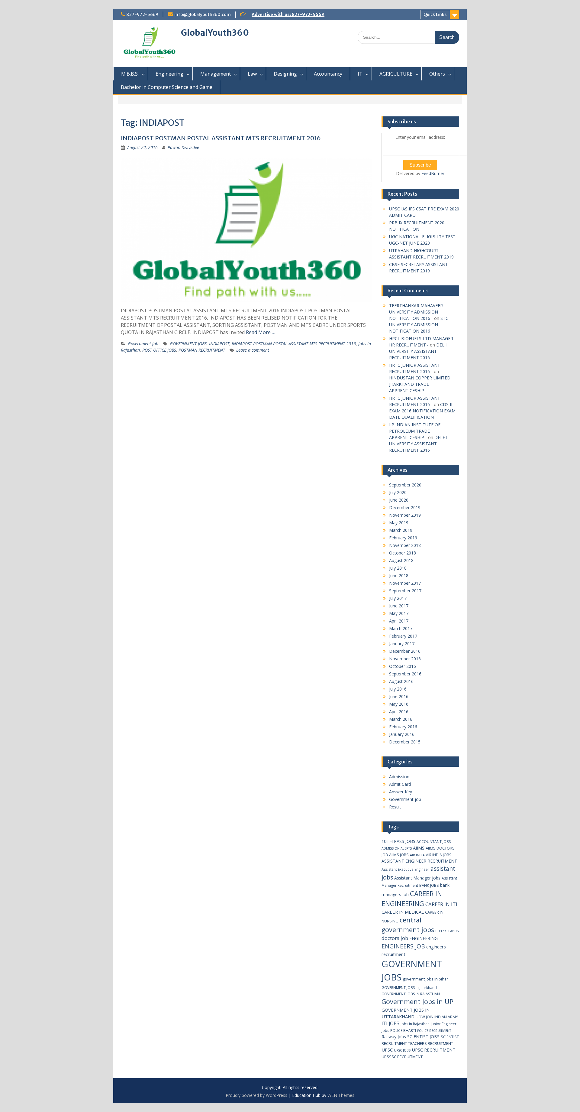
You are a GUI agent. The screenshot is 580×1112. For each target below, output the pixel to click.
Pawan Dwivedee (183, 147)
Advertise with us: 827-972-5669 (288, 14)
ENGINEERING (423, 938)
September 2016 (405, 674)
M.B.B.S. (130, 73)
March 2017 (400, 628)
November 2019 (405, 515)
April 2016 (398, 711)
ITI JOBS (390, 1023)
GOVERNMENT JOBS (188, 343)
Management (215, 73)
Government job (143, 343)
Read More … (260, 332)
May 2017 (398, 613)
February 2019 (403, 538)
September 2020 (405, 485)
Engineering (169, 73)
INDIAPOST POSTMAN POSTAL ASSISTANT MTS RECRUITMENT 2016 (221, 138)
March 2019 (400, 530)
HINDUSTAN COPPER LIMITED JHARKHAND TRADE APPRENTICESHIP (419, 384)
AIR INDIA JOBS (438, 854)
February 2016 (403, 727)
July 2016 (398, 689)
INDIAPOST (219, 343)
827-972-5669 (142, 14)
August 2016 (401, 681)
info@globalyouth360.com (202, 14)
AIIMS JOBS (399, 854)
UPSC (387, 1050)
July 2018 (398, 568)
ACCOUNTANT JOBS (434, 841)
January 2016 (401, 734)
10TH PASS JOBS (398, 841)
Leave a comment (252, 350)
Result (395, 807)
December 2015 (404, 742)
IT (360, 73)
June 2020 (398, 500)
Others (437, 73)
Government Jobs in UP (417, 1001)
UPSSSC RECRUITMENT (402, 1056)
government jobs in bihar (425, 979)
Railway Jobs (394, 1036)
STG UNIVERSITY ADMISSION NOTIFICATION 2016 (419, 324)
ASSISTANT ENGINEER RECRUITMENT (419, 861)
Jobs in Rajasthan (415, 1023)
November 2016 (405, 659)
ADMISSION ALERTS (397, 848)
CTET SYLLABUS (447, 931)
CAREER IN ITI (441, 904)
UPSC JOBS (402, 1050)
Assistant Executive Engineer (405, 869)
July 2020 (398, 492)
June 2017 (398, 606)
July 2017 (398, 598)
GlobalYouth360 (215, 32)
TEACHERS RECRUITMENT (430, 1043)
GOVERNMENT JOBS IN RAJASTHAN (411, 994)
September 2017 (405, 590)
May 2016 (398, 704)
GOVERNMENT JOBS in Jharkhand (409, 987)
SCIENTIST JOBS (423, 1036)
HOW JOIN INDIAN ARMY (437, 1016)
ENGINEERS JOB (403, 946)
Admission (399, 776)
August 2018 (401, 560)
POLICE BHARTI (403, 1030)
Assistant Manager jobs (417, 878)
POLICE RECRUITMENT (434, 1031)
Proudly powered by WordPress (256, 1095)
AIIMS (418, 848)
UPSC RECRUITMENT (434, 1050)
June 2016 (398, 696)
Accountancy (328, 73)
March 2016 (400, 719)
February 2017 (403, 636)
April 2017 (398, 621)
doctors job (395, 938)
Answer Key (400, 792)
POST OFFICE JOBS (159, 350)
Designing (285, 73)
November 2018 (405, 545)
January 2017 (401, 643)
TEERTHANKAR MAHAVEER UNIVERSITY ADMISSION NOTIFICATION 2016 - (416, 312)
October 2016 (402, 666)
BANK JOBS (429, 885)
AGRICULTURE (395, 73)
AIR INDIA (417, 855)
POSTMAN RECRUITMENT (202, 350)
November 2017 (405, 583)
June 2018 (398, 575)
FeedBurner (432, 173)
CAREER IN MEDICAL (403, 912)
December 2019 (404, 507)
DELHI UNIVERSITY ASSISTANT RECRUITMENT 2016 (419, 351)
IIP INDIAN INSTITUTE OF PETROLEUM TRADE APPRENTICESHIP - (414, 431)
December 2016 (404, 651)
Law (252, 73)
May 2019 (398, 522)
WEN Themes (340, 1095)
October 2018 (402, 553)
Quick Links (435, 14)
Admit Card (400, 784)
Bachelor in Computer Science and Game (166, 87)
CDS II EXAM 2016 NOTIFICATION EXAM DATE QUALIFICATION (422, 411)
